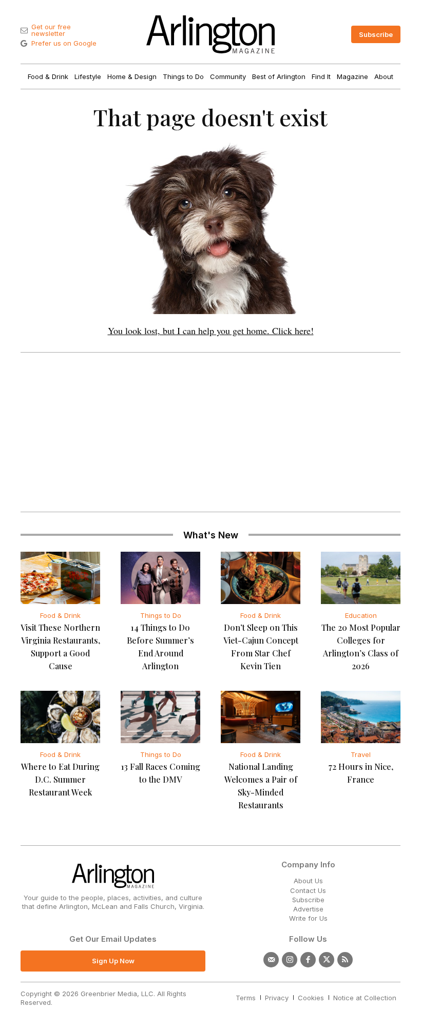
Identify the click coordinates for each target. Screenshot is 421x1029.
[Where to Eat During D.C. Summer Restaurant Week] (60, 717)
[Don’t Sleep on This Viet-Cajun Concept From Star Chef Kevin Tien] (260, 578)
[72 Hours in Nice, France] (360, 717)
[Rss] (345, 959)
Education (361, 615)
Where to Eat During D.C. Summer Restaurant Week (60, 779)
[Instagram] (289, 959)
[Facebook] (308, 959)
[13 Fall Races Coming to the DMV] (160, 717)
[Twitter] (326, 959)
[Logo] (210, 34)
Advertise (308, 909)
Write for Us (308, 918)
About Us (308, 881)
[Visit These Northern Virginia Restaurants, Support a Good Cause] (60, 578)
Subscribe (308, 900)
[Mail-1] (271, 959)
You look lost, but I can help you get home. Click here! (211, 330)
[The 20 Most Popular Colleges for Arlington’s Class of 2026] (360, 578)
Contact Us (308, 890)
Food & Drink (60, 615)
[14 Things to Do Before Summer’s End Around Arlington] (160, 578)
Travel (361, 754)
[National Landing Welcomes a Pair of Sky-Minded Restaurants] (260, 717)
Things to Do (160, 615)
